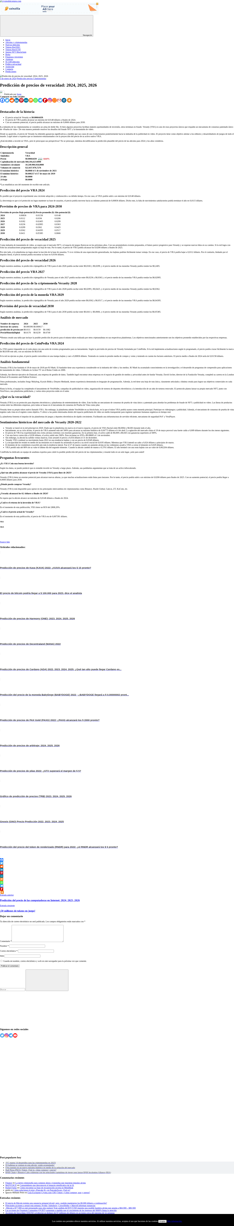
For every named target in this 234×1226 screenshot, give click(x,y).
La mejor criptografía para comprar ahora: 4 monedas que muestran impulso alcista (50, 1183)
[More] (69, 100)
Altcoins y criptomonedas (16, 42)
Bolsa (7, 54)
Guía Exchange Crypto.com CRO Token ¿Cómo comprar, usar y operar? (58, 1192)
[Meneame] (54, 100)
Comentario (6, 941)
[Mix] (30, 100)
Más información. (174, 1221)
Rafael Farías (11, 1188)
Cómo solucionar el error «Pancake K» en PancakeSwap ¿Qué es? (41, 1190)
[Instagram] (49, 100)
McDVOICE (11, 1185)
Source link (5, 542)
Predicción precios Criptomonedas (31, 78)
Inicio (7, 40)
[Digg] (64, 100)
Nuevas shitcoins (12, 45)
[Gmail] (59, 100)
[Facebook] (2, 100)
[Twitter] (7, 100)
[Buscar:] (13, 989)
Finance (8, 1183)
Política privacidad (13, 64)
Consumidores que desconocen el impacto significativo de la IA (47, 1185)
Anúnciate (9, 67)
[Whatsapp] (35, 100)
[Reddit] (11, 100)
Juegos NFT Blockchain (15, 52)
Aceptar (162, 1221)
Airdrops (9, 59)
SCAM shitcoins (12, 62)
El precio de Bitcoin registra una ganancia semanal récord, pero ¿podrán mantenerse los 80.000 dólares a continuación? (56, 1203)
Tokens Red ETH (13, 49)
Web (2, 956)
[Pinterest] (21, 100)
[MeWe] (26, 100)
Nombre (4, 946)
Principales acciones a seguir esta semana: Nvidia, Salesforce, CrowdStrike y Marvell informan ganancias (50, 1205)
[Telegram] (40, 100)
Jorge (19, 94)
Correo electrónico (8, 951)
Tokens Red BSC (12, 47)
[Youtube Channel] (15, 1035)
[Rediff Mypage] (45, 100)
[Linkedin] (16, 100)
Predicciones (10, 71)
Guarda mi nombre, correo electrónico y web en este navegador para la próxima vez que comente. (45, 961)
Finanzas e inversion (14, 57)
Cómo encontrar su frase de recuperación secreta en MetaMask (46, 1188)
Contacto (9, 69)
